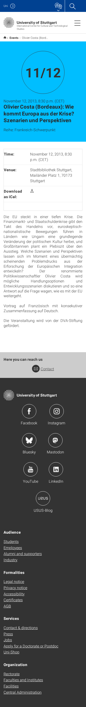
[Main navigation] (77, 23)
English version (5, 37)
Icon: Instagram (56, 411)
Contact (47, 368)
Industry (10, 559)
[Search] (72, 6)
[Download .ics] (32, 191)
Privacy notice (15, 587)
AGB (7, 605)
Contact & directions (21, 627)
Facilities (11, 685)
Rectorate (12, 673)
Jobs (8, 639)
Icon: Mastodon (55, 440)
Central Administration (23, 692)
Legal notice (14, 581)
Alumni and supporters (23, 553)
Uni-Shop (11, 651)
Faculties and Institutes (23, 679)
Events (14, 38)
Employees (13, 547)
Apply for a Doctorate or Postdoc (31, 645)
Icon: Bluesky (29, 440)
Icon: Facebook (29, 411)
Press (8, 633)
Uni (6, 6)
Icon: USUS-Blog (43, 498)
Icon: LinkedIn (56, 469)
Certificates (13, 599)
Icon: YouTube (30, 469)
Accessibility (14, 593)
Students (11, 541)
